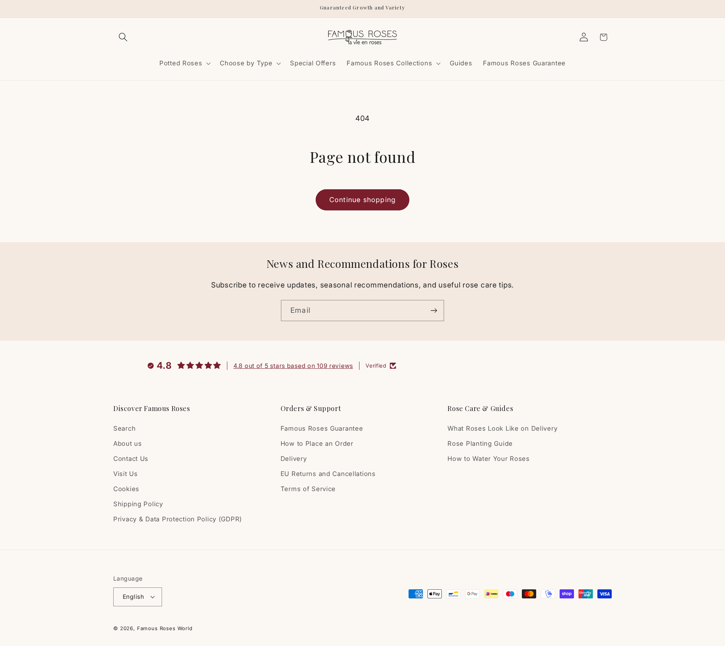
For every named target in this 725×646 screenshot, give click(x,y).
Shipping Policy (138, 504)
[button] (123, 37)
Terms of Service (308, 489)
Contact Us (130, 458)
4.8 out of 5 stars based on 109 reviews (293, 365)
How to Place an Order (317, 443)
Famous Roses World (165, 628)
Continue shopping (362, 200)
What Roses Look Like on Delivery (502, 428)
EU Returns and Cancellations (328, 474)
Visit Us (125, 474)
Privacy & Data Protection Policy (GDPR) (177, 519)
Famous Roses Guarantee (322, 428)
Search (124, 428)
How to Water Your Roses (488, 458)
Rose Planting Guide (480, 443)
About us (127, 443)
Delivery (294, 458)
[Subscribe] (434, 310)
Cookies (126, 489)
